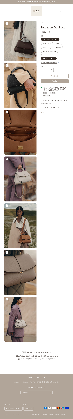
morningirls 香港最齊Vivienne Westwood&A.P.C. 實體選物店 (23, 414)
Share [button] (44, 113)
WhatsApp (25, 382)
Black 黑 (57, 43)
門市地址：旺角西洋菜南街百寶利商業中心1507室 (44, 382)
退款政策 (51, 414)
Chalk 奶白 (46, 47)
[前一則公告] (3, 2)
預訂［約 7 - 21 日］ (49, 58)
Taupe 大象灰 (47, 43)
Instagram (17, 382)
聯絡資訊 (63, 414)
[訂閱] (50, 393)
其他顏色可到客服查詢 (49, 51)
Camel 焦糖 (57, 47)
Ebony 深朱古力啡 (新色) (50, 39)
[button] (4, 11)
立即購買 (55, 81)
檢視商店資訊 (47, 96)
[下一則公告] (69, 2)
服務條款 (57, 414)
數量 (42, 66)
